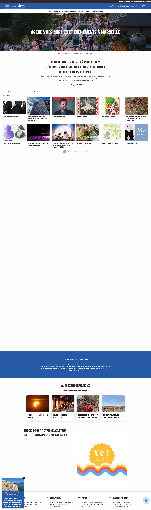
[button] (141, 5)
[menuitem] (15, 6)
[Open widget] (146, 500)
